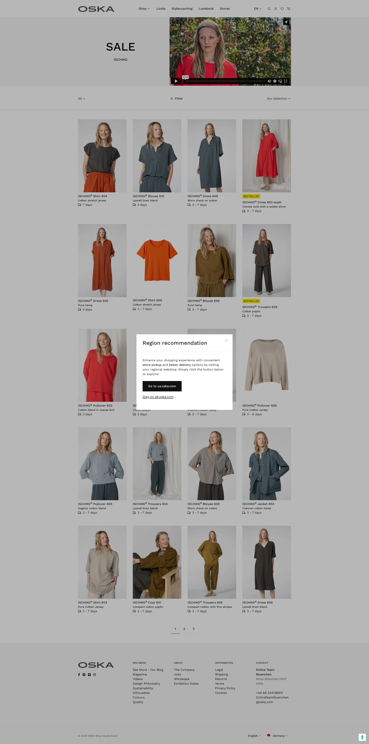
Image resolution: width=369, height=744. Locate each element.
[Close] (226, 340)
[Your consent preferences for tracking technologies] (362, 737)
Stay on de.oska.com (158, 397)
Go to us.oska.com (162, 386)
